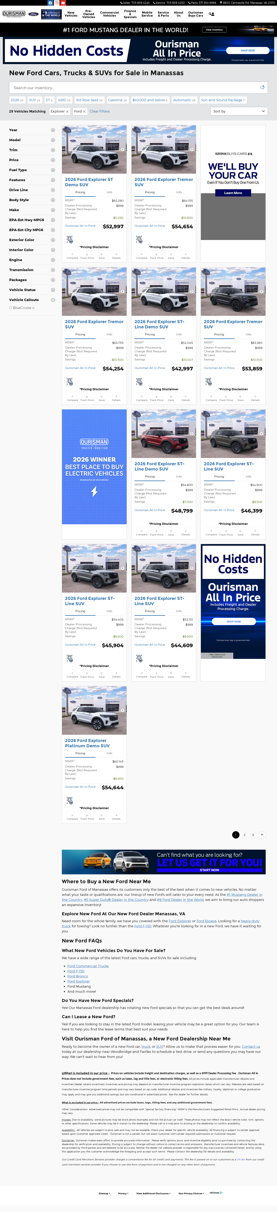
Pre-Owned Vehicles (88, 14)
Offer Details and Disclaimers (216, 656)
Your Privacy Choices (190, 1193)
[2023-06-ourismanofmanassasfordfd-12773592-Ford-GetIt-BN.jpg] (164, 862)
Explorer (58, 111)
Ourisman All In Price (80, 225)
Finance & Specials (130, 14)
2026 (17, 100)
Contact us (251, 1046)
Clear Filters (100, 111)
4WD (64, 100)
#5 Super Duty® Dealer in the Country (116, 900)
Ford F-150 (142, 926)
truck (146, 1046)
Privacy (122, 1193)
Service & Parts (163, 14)
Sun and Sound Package (223, 100)
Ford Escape (207, 921)
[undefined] (164, 862)
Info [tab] (109, 192)
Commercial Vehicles (109, 14)
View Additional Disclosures (152, 1193)
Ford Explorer (180, 921)
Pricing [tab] (80, 192)
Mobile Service (147, 14)
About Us (178, 14)
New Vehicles (71, 14)
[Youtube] (63, 3)
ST (49, 100)
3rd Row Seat (89, 100)
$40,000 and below (150, 100)
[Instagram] (57, 3)
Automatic (184, 100)
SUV (34, 100)
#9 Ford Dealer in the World (180, 900)
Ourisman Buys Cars (195, 14)
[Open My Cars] (212, 14)
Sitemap (103, 1193)
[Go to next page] (262, 835)
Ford (78, 111)
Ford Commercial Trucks (88, 966)
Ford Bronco (77, 976)
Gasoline (117, 100)
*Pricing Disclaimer (94, 247)
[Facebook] (50, 3)
